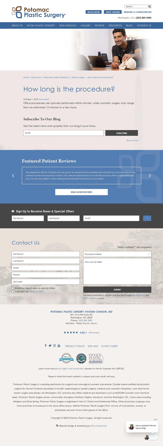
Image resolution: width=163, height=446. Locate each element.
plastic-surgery (78, 77)
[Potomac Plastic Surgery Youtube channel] (58, 346)
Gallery (86, 25)
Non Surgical (67, 25)
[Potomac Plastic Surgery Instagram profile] (54, 346)
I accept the (22, 291)
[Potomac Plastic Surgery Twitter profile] (50, 346)
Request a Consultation (137, 12)
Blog (129, 25)
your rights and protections (71, 368)
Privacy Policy (138, 295)
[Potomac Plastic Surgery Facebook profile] (45, 346)
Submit (117, 289)
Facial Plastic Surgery (41, 25)
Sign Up (147, 218)
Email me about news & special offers (35, 288)
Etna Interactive (99, 426)
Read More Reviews (81, 192)
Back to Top (132, 140)
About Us (17, 25)
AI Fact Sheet (109, 346)
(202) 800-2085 (85, 320)
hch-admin (44, 99)
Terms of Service (90, 298)
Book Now (94, 12)
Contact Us (144, 25)
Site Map (93, 346)
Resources (115, 25)
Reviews (99, 25)
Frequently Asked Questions (56, 77)
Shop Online (113, 12)
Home (26, 77)
